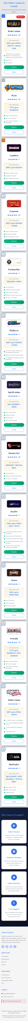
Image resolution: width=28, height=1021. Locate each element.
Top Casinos (4, 956)
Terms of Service (6, 977)
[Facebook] (2, 946)
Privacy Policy (5, 975)
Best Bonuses (5, 959)
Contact (3, 964)
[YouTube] (14, 946)
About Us (4, 962)
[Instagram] (10, 946)
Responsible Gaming (6, 980)
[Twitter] (6, 946)
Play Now (14, 67)
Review (14, 72)
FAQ (2, 983)
